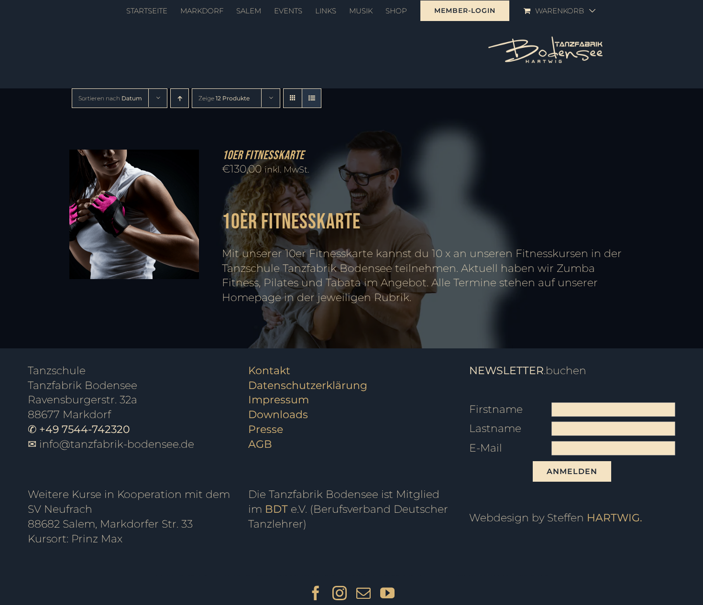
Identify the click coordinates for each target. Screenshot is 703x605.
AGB (260, 444)
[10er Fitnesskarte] (134, 156)
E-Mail (485, 448)
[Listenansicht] (311, 98)
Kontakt (269, 370)
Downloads (278, 414)
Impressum (278, 399)
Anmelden (572, 471)
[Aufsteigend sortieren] (179, 98)
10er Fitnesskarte (263, 155)
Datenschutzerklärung (307, 385)
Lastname (495, 428)
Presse (265, 429)
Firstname (496, 409)
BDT (276, 509)
